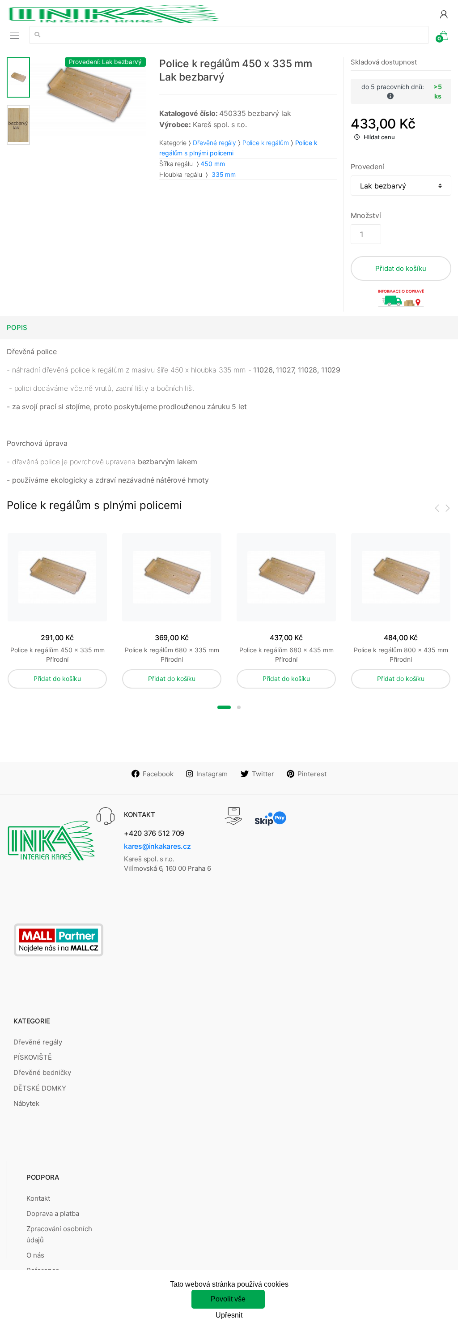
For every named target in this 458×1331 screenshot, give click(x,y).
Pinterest (312, 774)
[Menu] (15, 35)
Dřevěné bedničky (42, 1072)
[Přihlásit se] (444, 13)
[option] (88, 96)
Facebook (158, 774)
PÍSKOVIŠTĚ (32, 1057)
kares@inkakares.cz (157, 846)
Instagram (212, 774)
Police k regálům (265, 142)
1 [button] (224, 707)
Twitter (263, 774)
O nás (35, 1255)
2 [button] (239, 707)
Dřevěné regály (214, 142)
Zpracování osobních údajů (59, 1234)
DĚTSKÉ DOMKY (39, 1088)
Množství (366, 215)
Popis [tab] (17, 327)
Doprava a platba (52, 1213)
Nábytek (26, 1103)
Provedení (367, 166)
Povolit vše (228, 1299)
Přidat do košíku (400, 268)
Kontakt (38, 1198)
